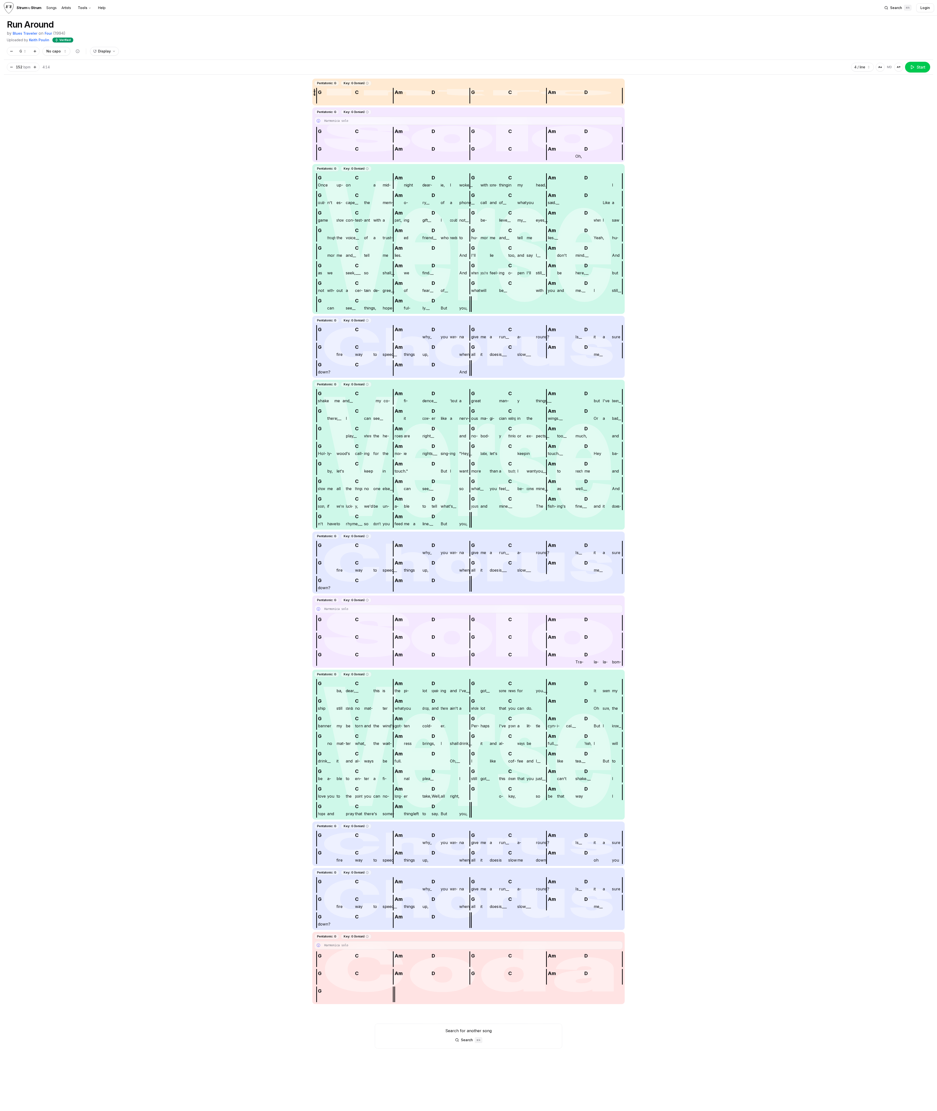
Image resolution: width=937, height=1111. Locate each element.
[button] (367, 83)
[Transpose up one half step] (35, 51)
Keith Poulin (39, 40)
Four (48, 33)
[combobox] (23, 51)
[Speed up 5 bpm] (35, 67)
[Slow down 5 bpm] (11, 67)
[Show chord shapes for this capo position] (77, 51)
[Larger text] (898, 67)
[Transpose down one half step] (11, 51)
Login (925, 8)
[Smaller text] (880, 67)
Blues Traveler (25, 33)
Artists (66, 8)
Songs (51, 8)
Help (102, 8)
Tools (82, 8)
